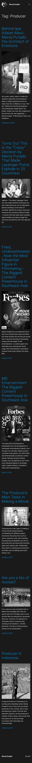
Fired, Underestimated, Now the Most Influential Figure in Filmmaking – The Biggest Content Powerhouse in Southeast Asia (16, 266)
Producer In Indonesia (12, 655)
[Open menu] (29, 4)
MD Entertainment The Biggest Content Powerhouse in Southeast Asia (15, 389)
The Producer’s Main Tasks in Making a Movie (15, 497)
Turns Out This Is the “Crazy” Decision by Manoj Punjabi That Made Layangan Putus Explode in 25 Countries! (15, 158)
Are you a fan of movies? (15, 580)
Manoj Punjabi (14, 4)
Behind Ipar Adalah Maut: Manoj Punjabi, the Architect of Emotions (15, 37)
